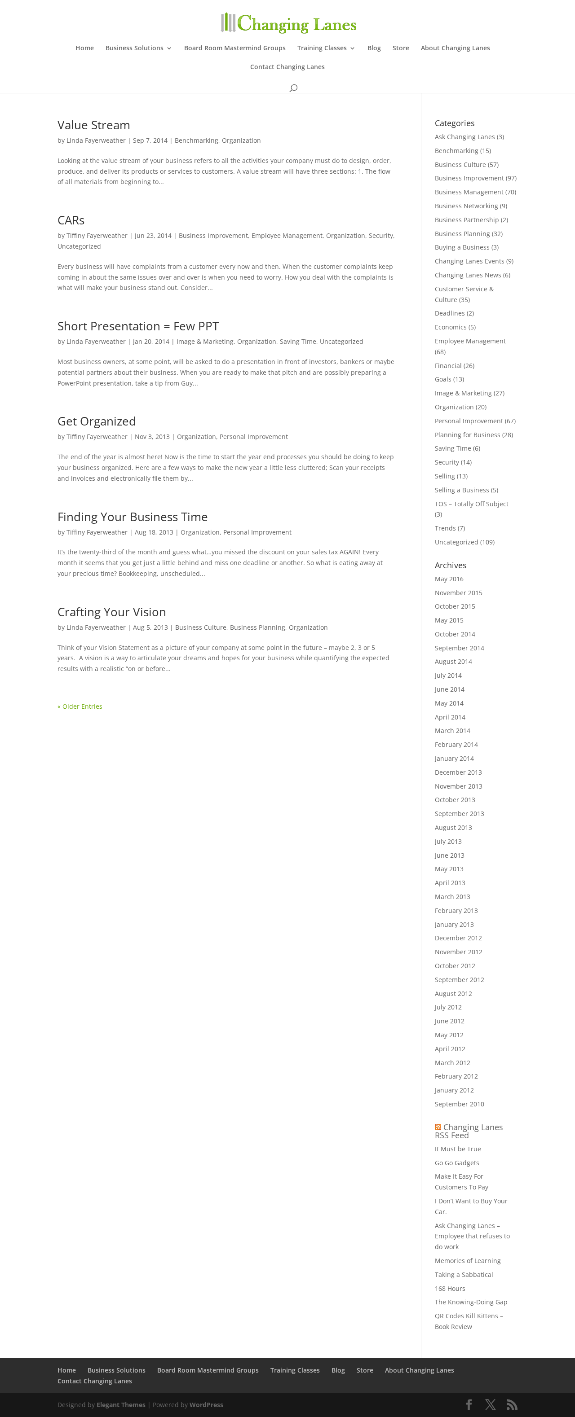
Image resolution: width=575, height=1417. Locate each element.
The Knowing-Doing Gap (471, 1302)
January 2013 (454, 924)
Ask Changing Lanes (465, 136)
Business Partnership (467, 219)
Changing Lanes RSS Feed (469, 1131)
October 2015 (455, 606)
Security (381, 235)
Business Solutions (135, 48)
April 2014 (450, 717)
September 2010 (459, 1104)
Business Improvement (213, 235)
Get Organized (97, 421)
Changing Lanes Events (469, 261)
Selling (445, 476)
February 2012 (456, 1076)
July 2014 (448, 675)
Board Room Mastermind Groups (235, 48)
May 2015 (449, 620)
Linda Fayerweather (96, 140)
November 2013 (458, 786)
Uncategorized (79, 246)
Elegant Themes (121, 1404)
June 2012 (449, 1021)
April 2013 (450, 882)
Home (84, 48)
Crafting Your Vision (112, 612)
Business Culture (200, 627)
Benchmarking (196, 140)
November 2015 (458, 592)
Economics (451, 327)
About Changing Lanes (455, 48)
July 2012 (448, 1007)
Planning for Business (467, 434)
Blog (374, 48)
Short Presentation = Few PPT (138, 326)
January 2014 (454, 758)
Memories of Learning (468, 1260)
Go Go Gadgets (457, 1162)
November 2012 (458, 952)
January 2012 (454, 1090)
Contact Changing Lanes (287, 67)
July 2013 (448, 841)
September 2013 (459, 813)
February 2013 (456, 910)
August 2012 (453, 993)
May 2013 (449, 868)
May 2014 (449, 703)
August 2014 (453, 661)
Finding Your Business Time (133, 517)
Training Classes (322, 48)
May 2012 (449, 1035)
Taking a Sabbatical (464, 1274)
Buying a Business (462, 247)
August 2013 (453, 827)
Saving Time (298, 341)
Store (401, 48)
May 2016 (449, 579)
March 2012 (452, 1062)
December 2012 (458, 938)
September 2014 (459, 648)
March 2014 (452, 730)
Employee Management (287, 235)
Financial (448, 365)
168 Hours (450, 1288)
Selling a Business (462, 490)
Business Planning (257, 627)
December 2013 (458, 772)
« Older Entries (80, 706)
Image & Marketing (205, 341)
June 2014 (449, 689)
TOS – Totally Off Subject (472, 504)
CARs (71, 220)
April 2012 (450, 1048)
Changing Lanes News (468, 275)
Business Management (469, 192)
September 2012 (459, 979)
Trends (445, 528)
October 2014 (455, 634)
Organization (241, 140)
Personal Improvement (254, 436)
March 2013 (452, 896)
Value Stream (94, 125)
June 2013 (449, 855)
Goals (443, 379)
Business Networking (466, 206)
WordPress (206, 1404)
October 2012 (455, 965)
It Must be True (458, 1149)
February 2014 (456, 744)
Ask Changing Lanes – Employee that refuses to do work (472, 1236)
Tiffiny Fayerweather (97, 235)
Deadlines (450, 313)
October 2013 (455, 799)
